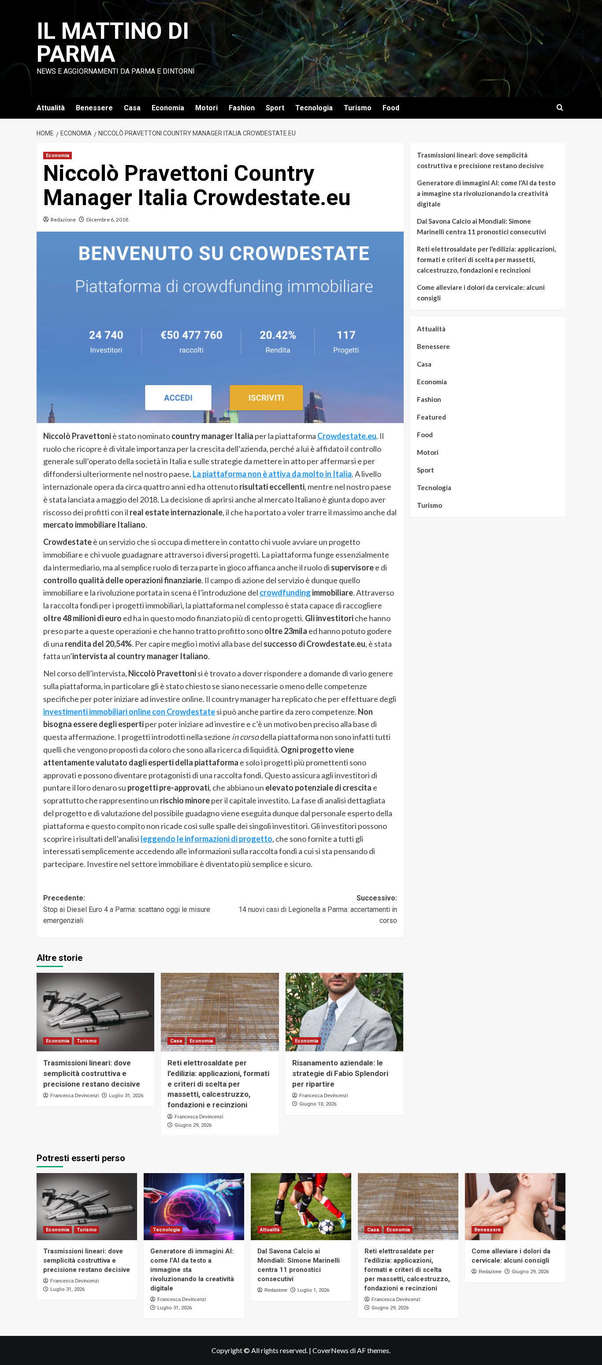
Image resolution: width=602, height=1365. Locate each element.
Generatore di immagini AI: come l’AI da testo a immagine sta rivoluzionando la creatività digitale (486, 193)
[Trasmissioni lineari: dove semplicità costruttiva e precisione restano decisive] (95, 1012)
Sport (275, 108)
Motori (206, 108)
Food (391, 108)
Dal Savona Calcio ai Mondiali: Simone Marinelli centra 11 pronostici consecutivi (481, 226)
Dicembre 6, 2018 (107, 219)
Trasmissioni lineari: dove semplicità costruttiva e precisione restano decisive (91, 1073)
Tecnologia (314, 108)
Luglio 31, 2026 (126, 1096)
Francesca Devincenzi (74, 1095)
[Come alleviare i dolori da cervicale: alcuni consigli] (515, 1206)
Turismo (358, 108)
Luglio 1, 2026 (313, 1290)
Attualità (51, 108)
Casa (132, 108)
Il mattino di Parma (113, 43)
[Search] (559, 108)
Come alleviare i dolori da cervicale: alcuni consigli (481, 292)
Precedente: (126, 909)
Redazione (63, 219)
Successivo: (317, 909)
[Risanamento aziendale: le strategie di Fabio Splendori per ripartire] (344, 1012)
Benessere (94, 108)
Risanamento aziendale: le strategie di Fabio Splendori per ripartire (340, 1073)
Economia (168, 108)
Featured (431, 417)
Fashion (242, 108)
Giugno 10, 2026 (317, 1104)
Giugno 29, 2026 (193, 1125)
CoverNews (330, 1350)
